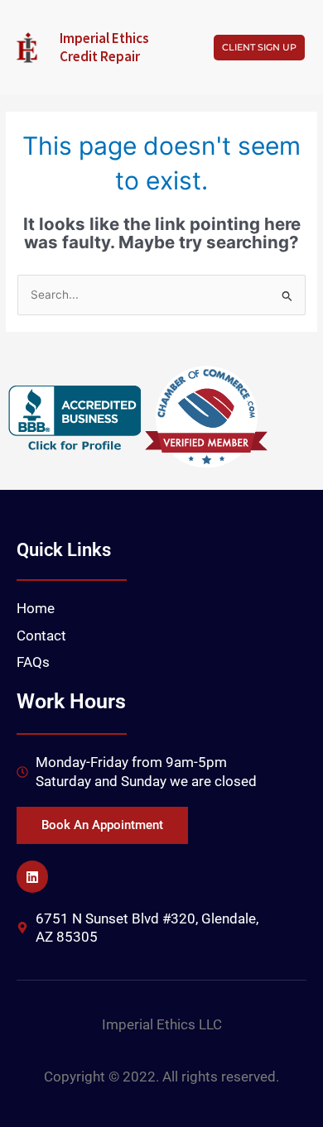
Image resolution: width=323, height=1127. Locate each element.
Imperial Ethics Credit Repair (104, 47)
